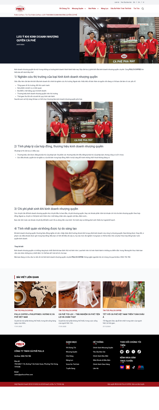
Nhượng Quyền (77, 8)
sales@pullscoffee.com (23, 375)
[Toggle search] (143, 8)
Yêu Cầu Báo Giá (126, 2)
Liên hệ (117, 2)
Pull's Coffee (19, 15)
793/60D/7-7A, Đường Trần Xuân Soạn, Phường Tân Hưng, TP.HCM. (36, 365)
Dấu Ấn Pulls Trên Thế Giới (121, 8)
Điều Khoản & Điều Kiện (101, 360)
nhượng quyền (68, 209)
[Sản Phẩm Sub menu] (98, 8)
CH (139, 2)
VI (143, 2)
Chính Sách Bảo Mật (100, 356)
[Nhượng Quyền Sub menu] (85, 8)
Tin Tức (137, 8)
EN (134, 2)
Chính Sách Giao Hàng (101, 364)
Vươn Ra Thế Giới (72, 364)
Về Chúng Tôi (64, 8)
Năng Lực (104, 8)
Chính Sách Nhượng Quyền (103, 348)
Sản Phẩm (92, 8)
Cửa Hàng (69, 356)
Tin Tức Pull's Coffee (33, 15)
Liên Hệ (95, 368)
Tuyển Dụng (70, 368)
